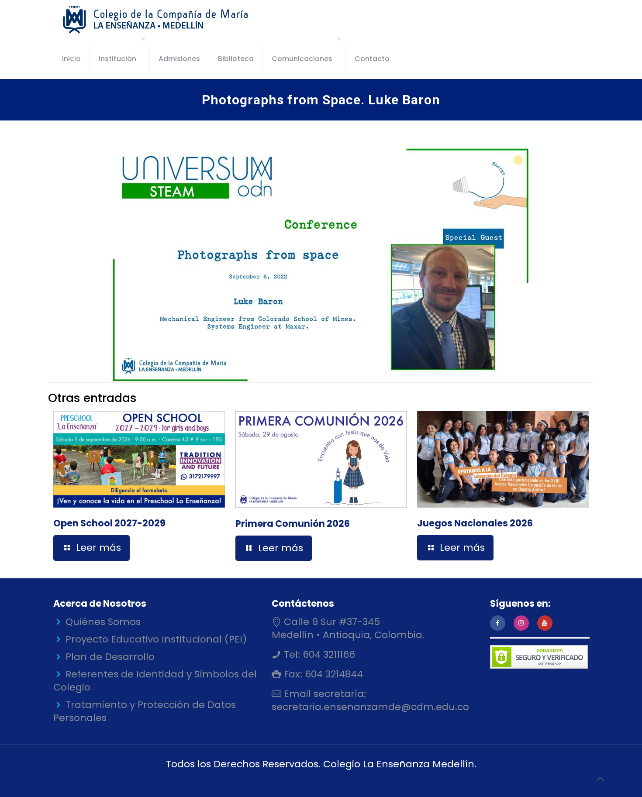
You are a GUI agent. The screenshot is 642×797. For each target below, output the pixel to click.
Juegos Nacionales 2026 (475, 523)
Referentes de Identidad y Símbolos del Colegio (155, 680)
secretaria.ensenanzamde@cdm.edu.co (370, 707)
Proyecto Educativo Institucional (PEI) (156, 639)
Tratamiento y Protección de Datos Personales (144, 711)
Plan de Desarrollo (110, 656)
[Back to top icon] (600, 779)
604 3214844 (332, 674)
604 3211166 (327, 654)
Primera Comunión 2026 (292, 523)
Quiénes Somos (103, 622)
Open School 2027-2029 (109, 523)
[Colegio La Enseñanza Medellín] (163, 19)
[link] (321, 264)
